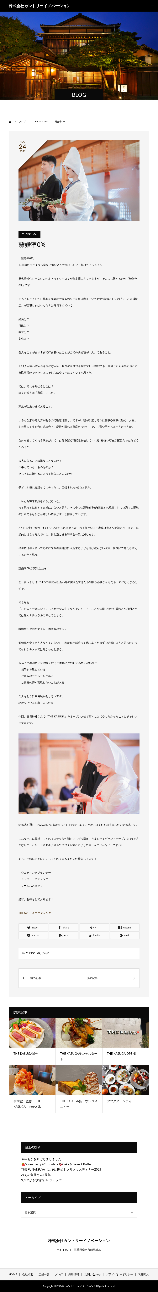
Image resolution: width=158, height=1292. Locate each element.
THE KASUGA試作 (25, 1053)
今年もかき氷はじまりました (41, 1159)
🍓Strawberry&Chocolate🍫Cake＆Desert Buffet (56, 1164)
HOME (13, 1274)
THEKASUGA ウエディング (34, 913)
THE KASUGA (29, 234)
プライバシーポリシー (119, 1274)
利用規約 (143, 1274)
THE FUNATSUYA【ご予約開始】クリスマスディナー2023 (61, 1169)
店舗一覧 (44, 1274)
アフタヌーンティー (121, 1101)
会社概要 (27, 1274)
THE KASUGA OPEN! (121, 1053)
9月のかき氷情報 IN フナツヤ (41, 1180)
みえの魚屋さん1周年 (36, 1175)
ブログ (45, 953)
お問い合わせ (92, 1274)
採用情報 (73, 1274)
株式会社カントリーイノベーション (40, 5)
